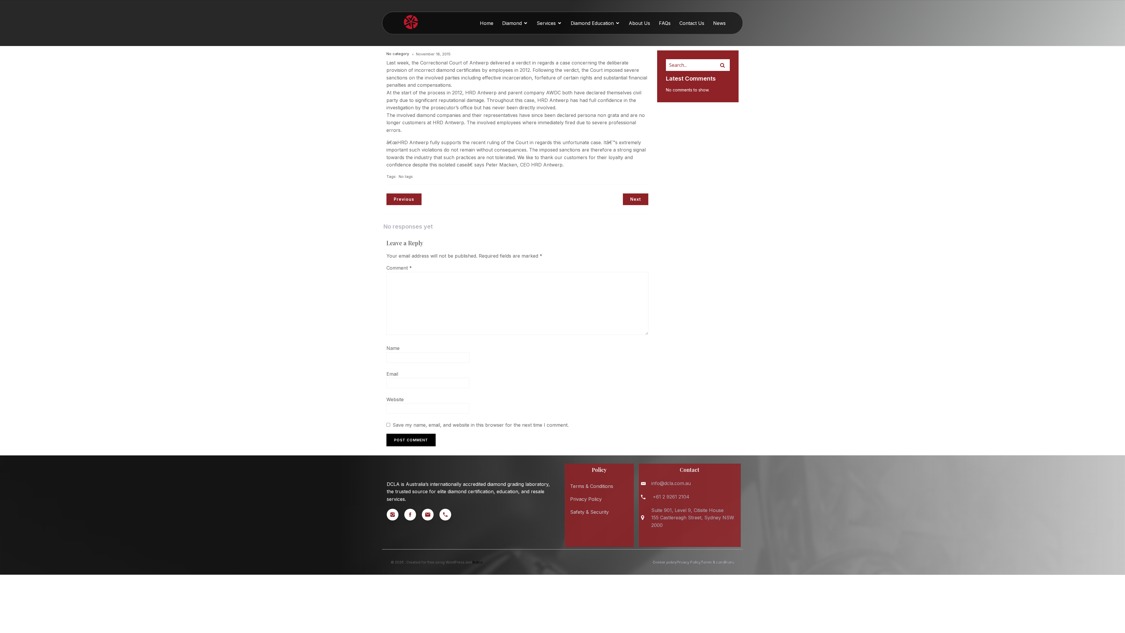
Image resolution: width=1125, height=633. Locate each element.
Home (486, 23)
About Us (639, 23)
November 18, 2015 (433, 54)
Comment (399, 268)
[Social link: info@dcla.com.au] (430, 514)
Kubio (478, 562)
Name (393, 348)
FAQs (665, 23)
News (719, 23)
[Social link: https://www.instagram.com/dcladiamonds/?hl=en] (395, 514)
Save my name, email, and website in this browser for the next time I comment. (481, 425)
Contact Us (691, 23)
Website (395, 399)
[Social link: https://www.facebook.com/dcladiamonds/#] (413, 514)
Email (392, 374)
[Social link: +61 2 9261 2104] (448, 514)
